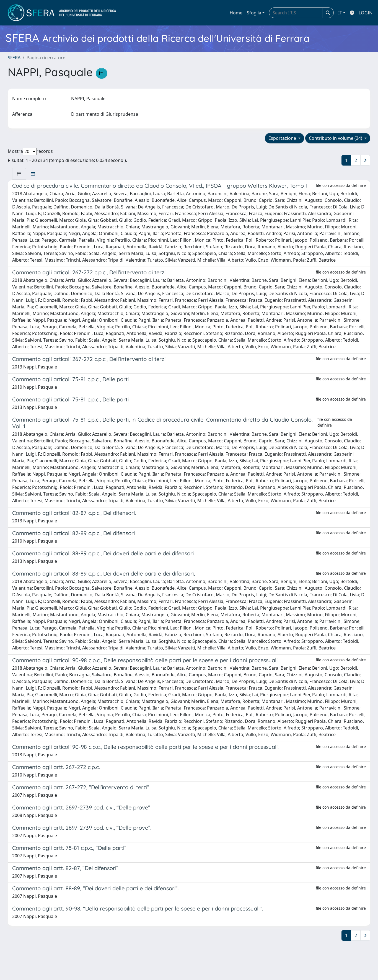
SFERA (14, 58)
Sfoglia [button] (254, 13)
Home (236, 13)
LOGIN (365, 13)
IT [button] (340, 13)
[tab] (19, 173)
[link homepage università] (61, 12)
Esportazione (282, 138)
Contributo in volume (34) (336, 138)
